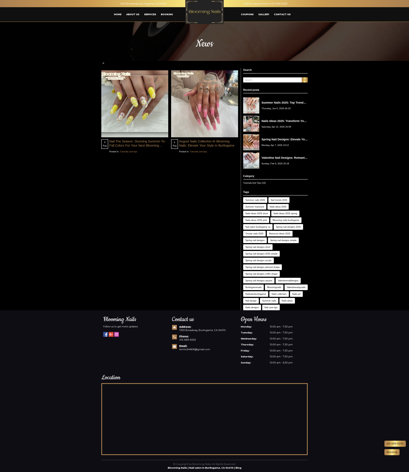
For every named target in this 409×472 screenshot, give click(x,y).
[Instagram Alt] (116, 334)
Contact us (282, 14)
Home (117, 14)
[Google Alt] (111, 334)
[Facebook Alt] (105, 334)
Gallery (263, 14)
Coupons (247, 14)
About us (132, 14)
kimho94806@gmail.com (194, 349)
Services (150, 14)
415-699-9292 (279, 3)
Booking (167, 14)
